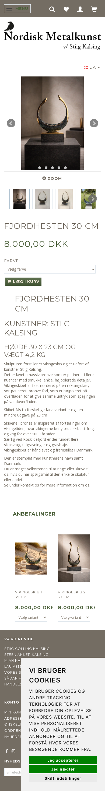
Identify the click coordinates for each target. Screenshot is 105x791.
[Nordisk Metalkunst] (52, 36)
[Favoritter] (66, 9)
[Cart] (94, 9)
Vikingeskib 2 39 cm (72, 594)
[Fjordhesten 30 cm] (52, 123)
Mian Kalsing (18, 661)
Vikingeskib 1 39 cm (28, 594)
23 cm (41, 415)
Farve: (12, 260)
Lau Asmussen (19, 666)
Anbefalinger (34, 514)
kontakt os (29, 485)
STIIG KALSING (37, 328)
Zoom (55, 178)
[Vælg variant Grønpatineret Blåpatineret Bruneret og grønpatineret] (31, 617)
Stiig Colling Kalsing (27, 649)
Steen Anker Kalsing (26, 655)
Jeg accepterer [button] (63, 760)
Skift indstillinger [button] (63, 778)
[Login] (80, 9)
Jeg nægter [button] (63, 769)
